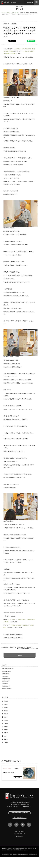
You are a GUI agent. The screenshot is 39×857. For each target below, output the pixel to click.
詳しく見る (17, 777)
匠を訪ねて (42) (5, 681)
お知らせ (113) (5, 676)
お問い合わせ (19, 836)
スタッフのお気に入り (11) (8, 668)
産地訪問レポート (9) (6, 688)
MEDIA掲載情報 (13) (6, 671)
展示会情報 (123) (5, 686)
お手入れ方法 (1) (5, 673)
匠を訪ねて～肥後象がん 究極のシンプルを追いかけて (17, 647)
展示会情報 (14, 23)
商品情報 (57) (5, 683)
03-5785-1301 (16, 804)
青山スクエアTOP (5, 12)
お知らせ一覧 (15, 12)
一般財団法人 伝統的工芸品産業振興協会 (19, 812)
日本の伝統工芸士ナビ (18, 817)
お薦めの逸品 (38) (6, 678)
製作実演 (16, 768)
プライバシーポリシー (19, 833)
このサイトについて (19, 831)
